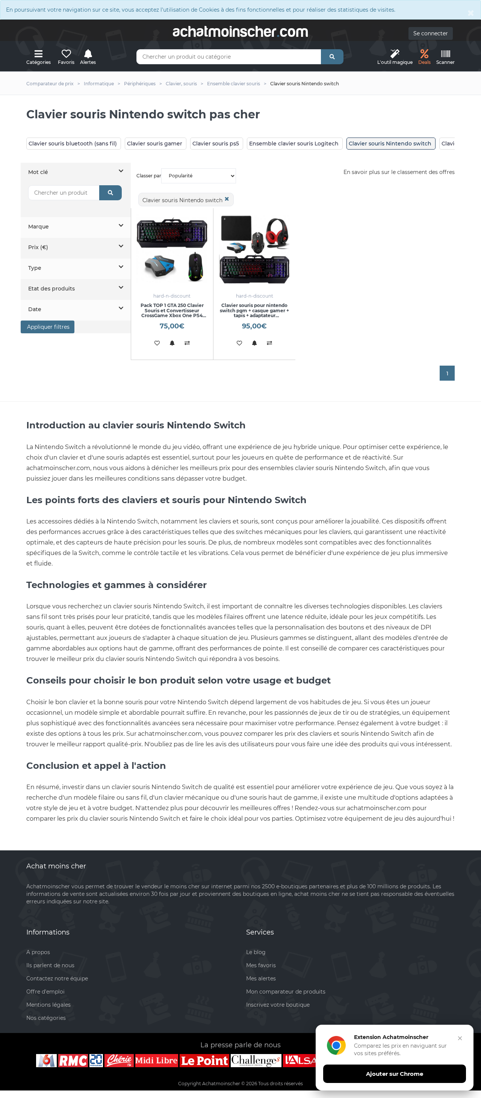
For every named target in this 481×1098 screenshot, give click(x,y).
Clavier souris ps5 (215, 143)
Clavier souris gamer (154, 143)
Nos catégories (46, 1018)
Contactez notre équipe (57, 978)
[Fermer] (460, 1038)
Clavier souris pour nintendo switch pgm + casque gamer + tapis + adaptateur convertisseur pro (254, 312)
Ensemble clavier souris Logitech (294, 143)
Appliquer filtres (48, 327)
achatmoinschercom (240, 31)
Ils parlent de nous (50, 965)
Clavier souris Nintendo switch (390, 143)
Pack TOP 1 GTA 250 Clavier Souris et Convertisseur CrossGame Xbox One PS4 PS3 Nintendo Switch (172, 312)
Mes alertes (261, 978)
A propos (38, 952)
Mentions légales (48, 1004)
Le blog (256, 952)
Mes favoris (261, 965)
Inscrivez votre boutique (278, 1004)
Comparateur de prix (50, 83)
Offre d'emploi (45, 991)
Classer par (148, 175)
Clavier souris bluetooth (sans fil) (73, 143)
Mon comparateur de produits (285, 991)
